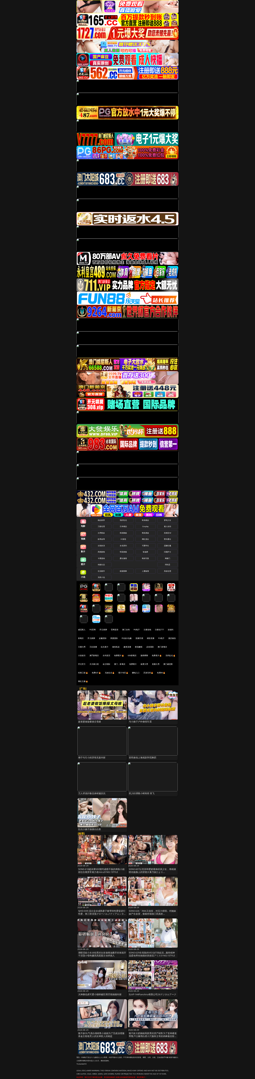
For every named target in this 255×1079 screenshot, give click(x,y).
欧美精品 (145, 520)
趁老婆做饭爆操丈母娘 (89, 721)
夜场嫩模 (139, 647)
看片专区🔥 (123, 672)
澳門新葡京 (94, 655)
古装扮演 (101, 545)
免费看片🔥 (119, 655)
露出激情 (123, 558)
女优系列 (123, 545)
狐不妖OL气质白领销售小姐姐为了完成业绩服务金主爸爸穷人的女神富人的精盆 (101, 1035)
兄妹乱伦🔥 (110, 672)
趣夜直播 (127, 647)
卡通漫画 (101, 558)
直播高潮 (139, 638)
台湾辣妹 (101, 533)
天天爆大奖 (94, 664)
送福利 (170, 629)
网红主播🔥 (83, 681)
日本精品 (123, 526)
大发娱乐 (82, 655)
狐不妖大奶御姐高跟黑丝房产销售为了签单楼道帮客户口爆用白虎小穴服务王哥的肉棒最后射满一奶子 (153, 1036)
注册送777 (159, 629)
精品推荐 (101, 520)
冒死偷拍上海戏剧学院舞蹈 (142, 757)
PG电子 (137, 629)
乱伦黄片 (104, 647)
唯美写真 (145, 558)
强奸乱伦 (123, 520)
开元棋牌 (103, 629)
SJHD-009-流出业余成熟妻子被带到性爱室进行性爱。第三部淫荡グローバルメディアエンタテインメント (102, 913)
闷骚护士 (167, 552)
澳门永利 (126, 629)
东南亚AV (167, 533)
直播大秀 (156, 664)
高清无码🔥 (148, 672)
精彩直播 (150, 638)
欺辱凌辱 (101, 539)
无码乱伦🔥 (170, 655)
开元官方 (82, 664)
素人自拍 (167, 526)
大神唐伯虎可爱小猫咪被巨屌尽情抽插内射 (100, 994)
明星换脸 (123, 552)
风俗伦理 (167, 571)
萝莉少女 (167, 520)
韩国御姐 (123, 533)
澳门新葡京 (162, 647)
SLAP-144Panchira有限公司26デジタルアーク (152, 994)
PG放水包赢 (127, 638)
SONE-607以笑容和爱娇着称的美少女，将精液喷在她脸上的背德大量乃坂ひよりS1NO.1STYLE (152, 872)
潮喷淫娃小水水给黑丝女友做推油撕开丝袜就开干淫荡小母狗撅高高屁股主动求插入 (102, 954)
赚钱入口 (136, 672)
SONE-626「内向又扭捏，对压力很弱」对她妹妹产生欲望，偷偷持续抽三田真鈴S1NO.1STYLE (152, 913)
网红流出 (145, 539)
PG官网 (93, 629)
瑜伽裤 (145, 552)
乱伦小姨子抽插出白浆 (89, 829)
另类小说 (101, 577)
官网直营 (114, 629)
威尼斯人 (82, 629)
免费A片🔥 (96, 672)
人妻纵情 (145, 571)
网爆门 (167, 558)
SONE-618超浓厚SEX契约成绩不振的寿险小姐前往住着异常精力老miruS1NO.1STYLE (101, 871)
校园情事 (123, 571)
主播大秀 (82, 647)
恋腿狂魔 (167, 545)
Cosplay (145, 526)
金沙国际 (106, 664)
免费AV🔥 (161, 672)
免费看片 (133, 664)
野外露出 (167, 539)
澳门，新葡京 (119, 664)
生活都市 (101, 571)
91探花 (123, 539)
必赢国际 (103, 638)
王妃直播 (93, 647)
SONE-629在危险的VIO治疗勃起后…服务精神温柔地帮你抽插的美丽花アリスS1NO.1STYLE (152, 954)
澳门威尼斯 (168, 664)
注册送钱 (147, 629)
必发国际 (150, 647)
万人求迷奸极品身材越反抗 (92, 793)
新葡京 (81, 638)
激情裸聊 (144, 655)
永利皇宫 (106, 655)
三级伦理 (101, 526)
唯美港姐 (145, 533)
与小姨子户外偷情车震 (140, 721)
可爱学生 (145, 545)
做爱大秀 (144, 664)
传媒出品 (101, 564)
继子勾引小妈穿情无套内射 (92, 757)
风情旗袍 (101, 552)
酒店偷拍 (172, 638)
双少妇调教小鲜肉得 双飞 (141, 793)
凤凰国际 (114, 638)
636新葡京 (132, 655)
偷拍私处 (116, 647)
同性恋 (167, 564)
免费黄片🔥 (157, 655)
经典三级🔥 (83, 672)
